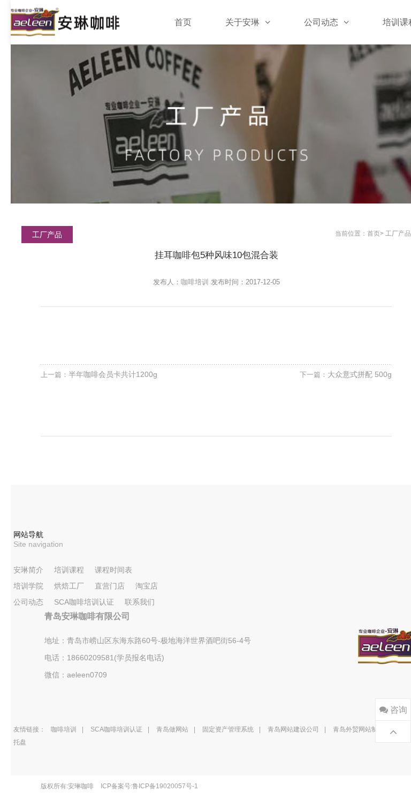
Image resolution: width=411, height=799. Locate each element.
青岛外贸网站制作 (358, 729)
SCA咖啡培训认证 (84, 602)
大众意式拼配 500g (360, 374)
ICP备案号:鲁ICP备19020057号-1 (149, 786)
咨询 (397, 709)
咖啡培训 (195, 282)
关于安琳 (242, 22)
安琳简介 (28, 570)
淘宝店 (146, 586)
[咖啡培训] (65, 22)
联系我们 (140, 602)
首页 (183, 22)
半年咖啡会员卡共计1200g (112, 374)
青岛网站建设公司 (293, 729)
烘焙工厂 (69, 586)
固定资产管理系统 (228, 729)
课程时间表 (113, 570)
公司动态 (321, 22)
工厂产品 (398, 233)
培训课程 (69, 570)
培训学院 (28, 586)
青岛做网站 (172, 729)
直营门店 (110, 586)
